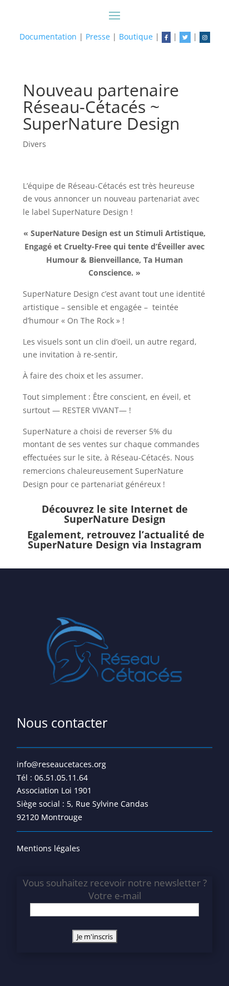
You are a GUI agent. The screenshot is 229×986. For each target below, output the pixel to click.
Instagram (176, 544)
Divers (34, 144)
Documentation (48, 36)
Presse (98, 36)
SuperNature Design (115, 519)
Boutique (136, 36)
